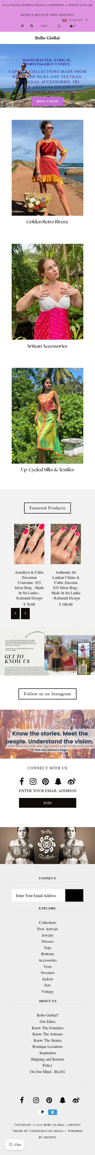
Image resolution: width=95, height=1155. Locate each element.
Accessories (47, 960)
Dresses (48, 941)
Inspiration (47, 1052)
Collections (47, 922)
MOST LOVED (47, 101)
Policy (47, 1065)
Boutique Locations (47, 1046)
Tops (47, 947)
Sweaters (48, 972)
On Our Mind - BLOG (47, 1071)
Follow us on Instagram (47, 693)
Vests (47, 966)
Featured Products (47, 507)
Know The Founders (48, 1027)
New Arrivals (47, 928)
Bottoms (47, 953)
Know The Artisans (47, 1033)
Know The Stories (48, 1040)
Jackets (47, 978)
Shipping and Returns (47, 1059)
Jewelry (48, 935)
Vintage (47, 991)
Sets (47, 984)
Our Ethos (48, 1021)
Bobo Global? (47, 1015)
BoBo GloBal (47, 37)
